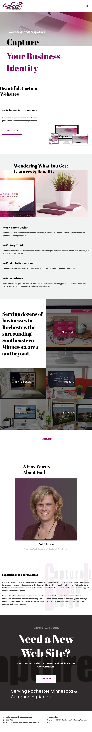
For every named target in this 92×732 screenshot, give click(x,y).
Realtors (69, 381)
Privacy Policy (52, 717)
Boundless (69, 412)
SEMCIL (23, 412)
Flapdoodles (69, 332)
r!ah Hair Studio (23, 381)
